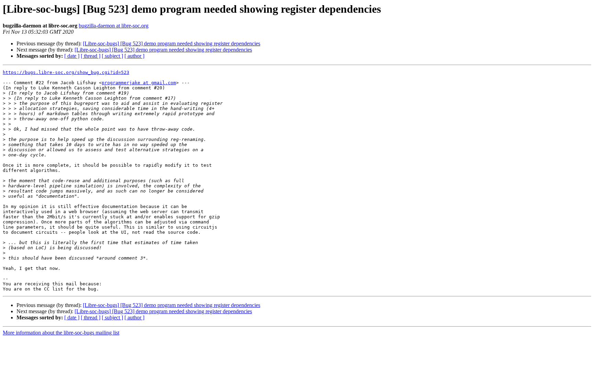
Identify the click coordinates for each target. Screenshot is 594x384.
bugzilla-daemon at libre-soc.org (113, 26)
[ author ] (134, 56)
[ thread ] (90, 56)
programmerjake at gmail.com (139, 82)
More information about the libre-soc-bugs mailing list (61, 333)
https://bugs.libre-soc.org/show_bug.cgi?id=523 (66, 72)
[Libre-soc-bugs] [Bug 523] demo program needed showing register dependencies (171, 43)
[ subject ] (112, 56)
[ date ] (71, 56)
